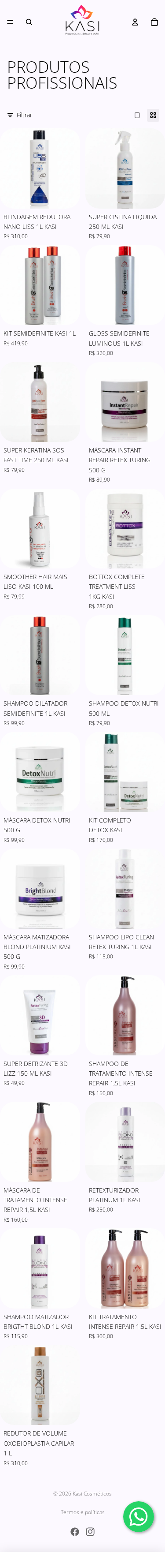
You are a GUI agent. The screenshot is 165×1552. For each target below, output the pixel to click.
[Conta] (135, 22)
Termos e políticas (83, 1512)
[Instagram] (90, 1531)
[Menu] (10, 22)
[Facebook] (75, 1531)
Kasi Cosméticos (92, 1493)
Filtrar (24, 115)
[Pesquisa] (29, 22)
